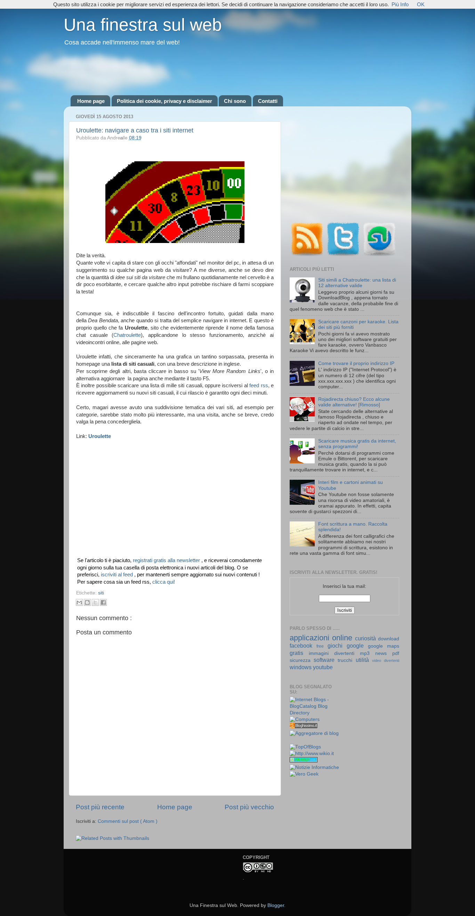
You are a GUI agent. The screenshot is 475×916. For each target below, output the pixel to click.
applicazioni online (322, 637)
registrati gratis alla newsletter (167, 560)
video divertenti (385, 660)
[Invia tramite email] (79, 602)
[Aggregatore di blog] (314, 733)
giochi (337, 645)
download (388, 638)
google (357, 645)
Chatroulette (127, 335)
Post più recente (100, 807)
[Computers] (305, 719)
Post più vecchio (249, 807)
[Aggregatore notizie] (303, 726)
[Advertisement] (237, 71)
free (322, 646)
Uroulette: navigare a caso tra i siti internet (134, 130)
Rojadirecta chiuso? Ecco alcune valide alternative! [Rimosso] (354, 402)
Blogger (275, 905)
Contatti (267, 101)
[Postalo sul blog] (87, 602)
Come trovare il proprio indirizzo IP (356, 363)
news (383, 653)
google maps (383, 646)
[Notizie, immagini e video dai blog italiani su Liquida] (303, 740)
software (326, 660)
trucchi (346, 660)
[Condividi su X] (95, 602)
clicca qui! (163, 582)
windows (301, 667)
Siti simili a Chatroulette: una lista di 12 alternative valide (357, 282)
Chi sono (235, 101)
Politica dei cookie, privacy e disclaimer (164, 101)
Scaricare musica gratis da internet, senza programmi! (357, 443)
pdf (395, 653)
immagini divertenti (334, 653)
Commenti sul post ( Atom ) (128, 821)
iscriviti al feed (117, 574)
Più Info (400, 4)
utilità (364, 660)
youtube (323, 667)
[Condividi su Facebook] (103, 602)
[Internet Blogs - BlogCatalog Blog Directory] (314, 712)
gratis (299, 653)
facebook (303, 645)
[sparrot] (303, 760)
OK (421, 4)
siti (101, 592)
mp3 (367, 653)
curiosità (366, 638)
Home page (91, 101)
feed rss (258, 385)
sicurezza (302, 660)
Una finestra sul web (143, 24)
